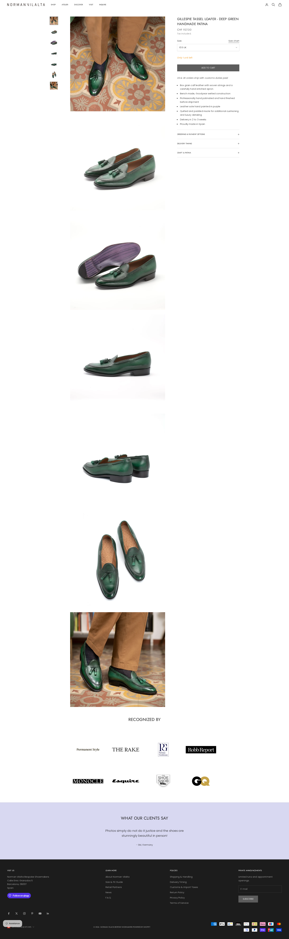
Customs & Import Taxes (184, 887)
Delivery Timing (178, 882)
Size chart (233, 40)
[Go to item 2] (54, 31)
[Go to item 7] (54, 85)
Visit (91, 4)
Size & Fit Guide (114, 882)
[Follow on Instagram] (24, 913)
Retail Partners (114, 887)
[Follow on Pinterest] (32, 913)
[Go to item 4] (54, 53)
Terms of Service (179, 902)
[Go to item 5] (54, 64)
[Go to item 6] (54, 75)
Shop (53, 4)
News (109, 892)
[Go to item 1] (54, 21)
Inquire (102, 4)
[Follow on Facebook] (8, 913)
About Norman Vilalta (118, 876)
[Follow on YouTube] (40, 913)
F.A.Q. (108, 897)
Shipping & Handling (181, 876)
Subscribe (248, 898)
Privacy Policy (177, 897)
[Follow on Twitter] (16, 913)
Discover (78, 4)
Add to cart (208, 67)
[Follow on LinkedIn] (47, 913)
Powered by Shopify (141, 927)
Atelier (65, 4)
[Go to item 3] (54, 42)
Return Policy (177, 892)
